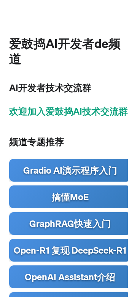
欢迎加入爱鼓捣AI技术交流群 (68, 111)
